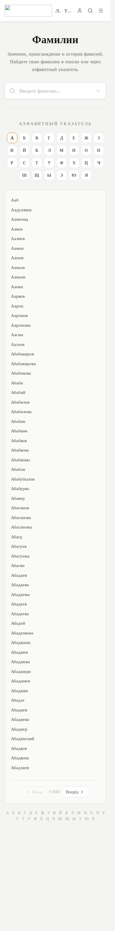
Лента (58, 11)
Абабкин (19, 431)
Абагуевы (20, 556)
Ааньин (18, 277)
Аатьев (17, 344)
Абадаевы (20, 594)
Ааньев (18, 267)
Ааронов (19, 315)
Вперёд (72, 791)
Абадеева (20, 613)
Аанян (17, 286)
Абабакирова (23, 363)
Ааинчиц (19, 219)
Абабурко (20, 488)
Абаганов (20, 507)
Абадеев (19, 604)
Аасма (17, 334)
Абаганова (21, 517)
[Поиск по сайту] (90, 11)
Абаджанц (20, 642)
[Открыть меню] (101, 11)
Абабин (18, 421)
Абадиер (19, 729)
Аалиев (18, 238)
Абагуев (19, 546)
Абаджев (19, 652)
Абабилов (20, 402)
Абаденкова (22, 633)
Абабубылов (22, 479)
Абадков (19, 748)
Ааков (16, 229)
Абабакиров (22, 354)
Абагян (17, 565)
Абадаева (20, 584)
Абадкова (20, 758)
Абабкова (20, 450)
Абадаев (19, 575)
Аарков (18, 296)
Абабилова (21, 411)
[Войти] (80, 11)
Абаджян (19, 690)
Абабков (19, 440)
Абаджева (20, 661)
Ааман (17, 248)
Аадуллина (21, 209)
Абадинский (22, 738)
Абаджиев (20, 681)
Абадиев (19, 710)
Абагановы (21, 527)
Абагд (16, 536)
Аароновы (21, 325)
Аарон (17, 306)
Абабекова (21, 373)
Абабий (18, 392)
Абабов (18, 469)
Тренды (67, 11)
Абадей (18, 623)
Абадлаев (20, 767)
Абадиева (20, 719)
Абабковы (20, 460)
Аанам (17, 257)
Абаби (17, 383)
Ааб (15, 200)
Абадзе (17, 700)
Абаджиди (21, 671)
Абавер (18, 498)
